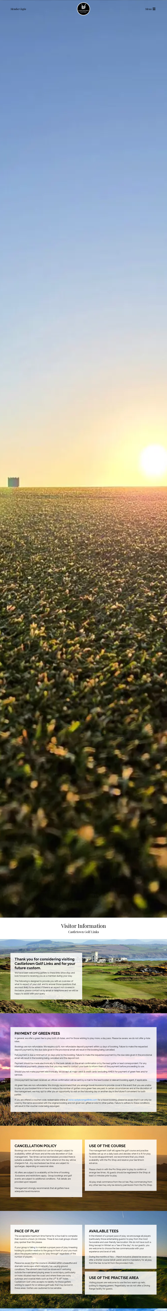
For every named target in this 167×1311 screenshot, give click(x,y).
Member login (18, 9)
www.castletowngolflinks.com (82, 1100)
